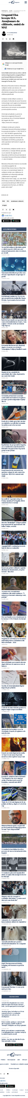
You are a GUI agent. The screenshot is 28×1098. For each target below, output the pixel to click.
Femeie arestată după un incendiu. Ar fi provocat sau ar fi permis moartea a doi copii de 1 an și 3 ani (13, 755)
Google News (8, 215)
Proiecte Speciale (14, 1068)
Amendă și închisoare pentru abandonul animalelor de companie (14, 943)
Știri (19, 1060)
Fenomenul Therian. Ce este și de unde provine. (13, 988)
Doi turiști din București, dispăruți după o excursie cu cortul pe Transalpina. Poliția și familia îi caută (14, 347)
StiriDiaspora (5, 10)
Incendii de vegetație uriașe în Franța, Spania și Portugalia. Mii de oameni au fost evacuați (13, 501)
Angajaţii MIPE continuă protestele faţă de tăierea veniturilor (13, 547)
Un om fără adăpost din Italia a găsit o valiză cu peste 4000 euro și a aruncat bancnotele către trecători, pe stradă (14, 250)
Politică (3, 1060)
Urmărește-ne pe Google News (15, 69)
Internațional (11, 1060)
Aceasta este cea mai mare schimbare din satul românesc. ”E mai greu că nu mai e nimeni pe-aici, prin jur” (14, 594)
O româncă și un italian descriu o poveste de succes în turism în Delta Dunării (14, 851)
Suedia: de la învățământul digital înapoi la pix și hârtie (13, 687)
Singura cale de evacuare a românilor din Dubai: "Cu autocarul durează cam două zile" (14, 898)
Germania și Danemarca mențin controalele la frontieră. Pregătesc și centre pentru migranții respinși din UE (14, 398)
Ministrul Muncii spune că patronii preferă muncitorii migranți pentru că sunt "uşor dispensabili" (14, 827)
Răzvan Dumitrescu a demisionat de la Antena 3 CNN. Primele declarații (14, 618)
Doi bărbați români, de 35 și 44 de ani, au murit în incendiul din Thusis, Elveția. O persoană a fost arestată (14, 298)
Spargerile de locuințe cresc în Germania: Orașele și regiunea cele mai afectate (14, 731)
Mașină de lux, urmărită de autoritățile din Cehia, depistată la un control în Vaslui (13, 374)
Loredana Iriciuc (13, 32)
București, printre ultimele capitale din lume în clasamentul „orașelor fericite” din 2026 (14, 570)
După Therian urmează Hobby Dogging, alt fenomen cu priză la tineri (13, 965)
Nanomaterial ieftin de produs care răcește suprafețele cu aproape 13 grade (14, 274)
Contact (21, 1090)
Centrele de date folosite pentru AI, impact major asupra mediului (14, 708)
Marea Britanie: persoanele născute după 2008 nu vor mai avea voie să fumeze (14, 664)
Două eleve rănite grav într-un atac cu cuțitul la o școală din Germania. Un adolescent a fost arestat (14, 423)
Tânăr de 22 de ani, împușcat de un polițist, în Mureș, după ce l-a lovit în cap (14, 804)
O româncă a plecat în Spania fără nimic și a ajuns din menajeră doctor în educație (14, 874)
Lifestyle (24, 1060)
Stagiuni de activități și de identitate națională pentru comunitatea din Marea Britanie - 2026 (14, 640)
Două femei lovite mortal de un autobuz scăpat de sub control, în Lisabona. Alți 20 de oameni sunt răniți (13, 473)
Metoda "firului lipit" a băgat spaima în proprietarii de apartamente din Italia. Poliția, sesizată (14, 524)
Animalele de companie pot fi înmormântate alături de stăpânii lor (14, 921)
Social (10, 10)
